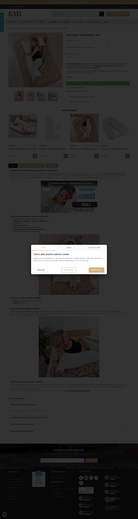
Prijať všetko (96, 270)
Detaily (69, 248)
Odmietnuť (41, 270)
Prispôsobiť (69, 270)
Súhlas (44, 248)
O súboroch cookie (94, 248)
